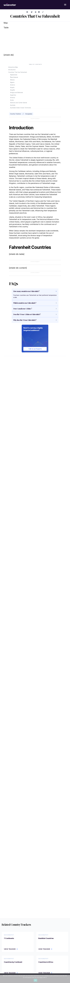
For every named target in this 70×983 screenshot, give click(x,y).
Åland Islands (14, 77)
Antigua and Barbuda (16, 92)
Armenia (12, 97)
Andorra (12, 85)
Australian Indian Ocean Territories (20, 107)
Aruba (12, 100)
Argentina (13, 95)
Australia (12, 105)
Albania (12, 80)
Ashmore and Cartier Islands (18, 102)
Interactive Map (13, 67)
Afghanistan (13, 74)
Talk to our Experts (35, 349)
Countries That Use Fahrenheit (17, 72)
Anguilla (12, 90)
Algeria (12, 82)
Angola (12, 87)
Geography (28, 114)
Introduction (12, 69)
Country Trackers (15, 114)
